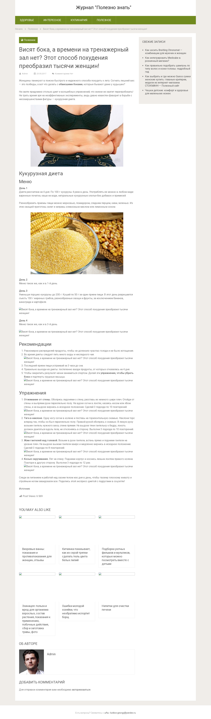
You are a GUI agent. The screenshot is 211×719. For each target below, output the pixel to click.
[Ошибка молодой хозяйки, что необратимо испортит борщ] (77, 587)
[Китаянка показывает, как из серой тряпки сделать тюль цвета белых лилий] (77, 530)
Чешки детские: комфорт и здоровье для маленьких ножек (166, 92)
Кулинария (79, 20)
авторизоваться (81, 689)
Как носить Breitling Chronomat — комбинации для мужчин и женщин (165, 52)
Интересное (52, 20)
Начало (19, 29)
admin (25, 73)
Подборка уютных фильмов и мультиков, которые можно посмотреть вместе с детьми (116, 556)
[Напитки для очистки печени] (117, 587)
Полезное (104, 20)
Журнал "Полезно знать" (103, 7)
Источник (24, 488)
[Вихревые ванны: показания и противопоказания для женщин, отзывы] (37, 530)
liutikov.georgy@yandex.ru (123, 713)
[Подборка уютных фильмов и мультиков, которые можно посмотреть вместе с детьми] (117, 530)
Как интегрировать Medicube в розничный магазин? (163, 59)
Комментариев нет (64, 73)
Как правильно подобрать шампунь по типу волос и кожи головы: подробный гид (167, 68)
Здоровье (27, 20)
